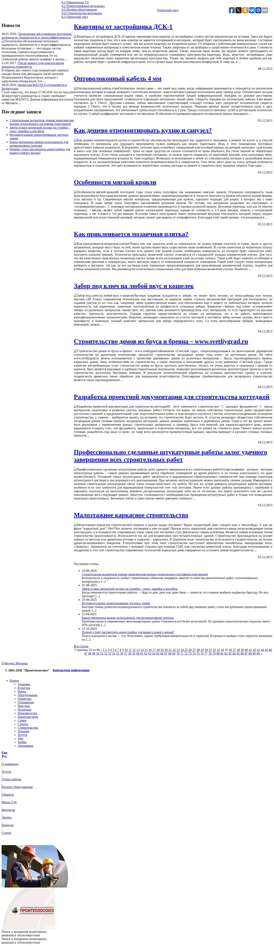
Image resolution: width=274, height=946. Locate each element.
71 (182, 653)
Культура (24, 688)
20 (166, 650)
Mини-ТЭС (9, 802)
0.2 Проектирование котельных (83, 6)
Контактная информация (71, 670)
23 (178, 650)
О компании (10, 764)
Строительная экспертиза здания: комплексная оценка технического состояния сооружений (42, 122)
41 (250, 650)
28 (198, 650)
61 (141, 653)
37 (234, 650)
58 (129, 653)
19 (162, 650)
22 (174, 650)
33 (218, 650)
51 (101, 653)
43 (258, 650)
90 (258, 653)
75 (198, 653)
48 (89, 653)
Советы (23, 724)
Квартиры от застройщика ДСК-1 (123, 26)
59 (133, 653)
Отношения (26, 702)
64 (153, 653)
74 (194, 653)
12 (134, 650)
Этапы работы (11, 779)
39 (242, 650)
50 (97, 653)
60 (137, 653)
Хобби (22, 742)
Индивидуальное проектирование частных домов (116, 603)
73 (190, 653)
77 (206, 653)
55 (117, 653)
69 (174, 653)
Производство (27, 713)
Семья (22, 720)
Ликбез (6, 817)
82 (226, 653)
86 (242, 653)
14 (142, 650)
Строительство (28, 727)
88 (250, 653)
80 (218, 653)
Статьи (6, 832)
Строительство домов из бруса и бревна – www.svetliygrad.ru (161, 341)
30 (206, 650)
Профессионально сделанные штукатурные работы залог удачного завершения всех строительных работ (170, 455)
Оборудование (28, 695)
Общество (24, 698)
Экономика (25, 745)
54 (113, 653)
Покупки (24, 706)
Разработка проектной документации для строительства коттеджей (171, 396)
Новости (7, 825)
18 (158, 650)
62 (145, 653)
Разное (14, 680)
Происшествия (28, 716)
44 (262, 650)
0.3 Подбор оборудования (79, 9)
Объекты (8, 794)
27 (194, 650)
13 (138, 650)
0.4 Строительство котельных (82, 13)
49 (93, 653)
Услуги (22, 735)
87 (246, 653)
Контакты (8, 810)
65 (157, 653)
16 (150, 650)
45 (266, 650)
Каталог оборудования (17, 787)
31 (210, 650)
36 (230, 650)
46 (270, 650)
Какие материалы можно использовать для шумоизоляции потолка (39, 143)
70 (178, 653)
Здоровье (24, 684)
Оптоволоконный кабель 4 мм (117, 78)
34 (222, 650)
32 (214, 650)
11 (130, 650)
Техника (23, 731)
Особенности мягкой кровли (115, 182)
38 (238, 650)
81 (222, 653)
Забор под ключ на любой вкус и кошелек (134, 285)
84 (234, 653)
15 (146, 650)
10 (126, 650)
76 (202, 653)
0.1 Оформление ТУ (75, 2)
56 (121, 653)
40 (246, 650)
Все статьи (81, 646)
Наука (22, 691)
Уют (20, 738)
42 (254, 650)
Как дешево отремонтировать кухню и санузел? (143, 130)
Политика (24, 709)
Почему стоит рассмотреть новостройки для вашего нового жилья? (40, 151)
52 (105, 653)
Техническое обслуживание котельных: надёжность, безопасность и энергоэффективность (37, 35)
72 (186, 653)
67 (165, 653)
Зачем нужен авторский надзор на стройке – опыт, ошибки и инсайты (40, 129)
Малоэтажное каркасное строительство (131, 515)
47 (85, 653)
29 (202, 650)
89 (254, 653)
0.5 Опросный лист (75, 16)
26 (190, 650)
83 (230, 653)
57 (125, 653)
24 (182, 650)
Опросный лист (168, 10)
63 (149, 653)
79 (214, 653)
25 (186, 650)
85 (238, 653)
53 (109, 653)
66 (161, 653)
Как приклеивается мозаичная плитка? (131, 234)
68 (170, 653)
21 (170, 650)
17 (154, 650)
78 (210, 653)
